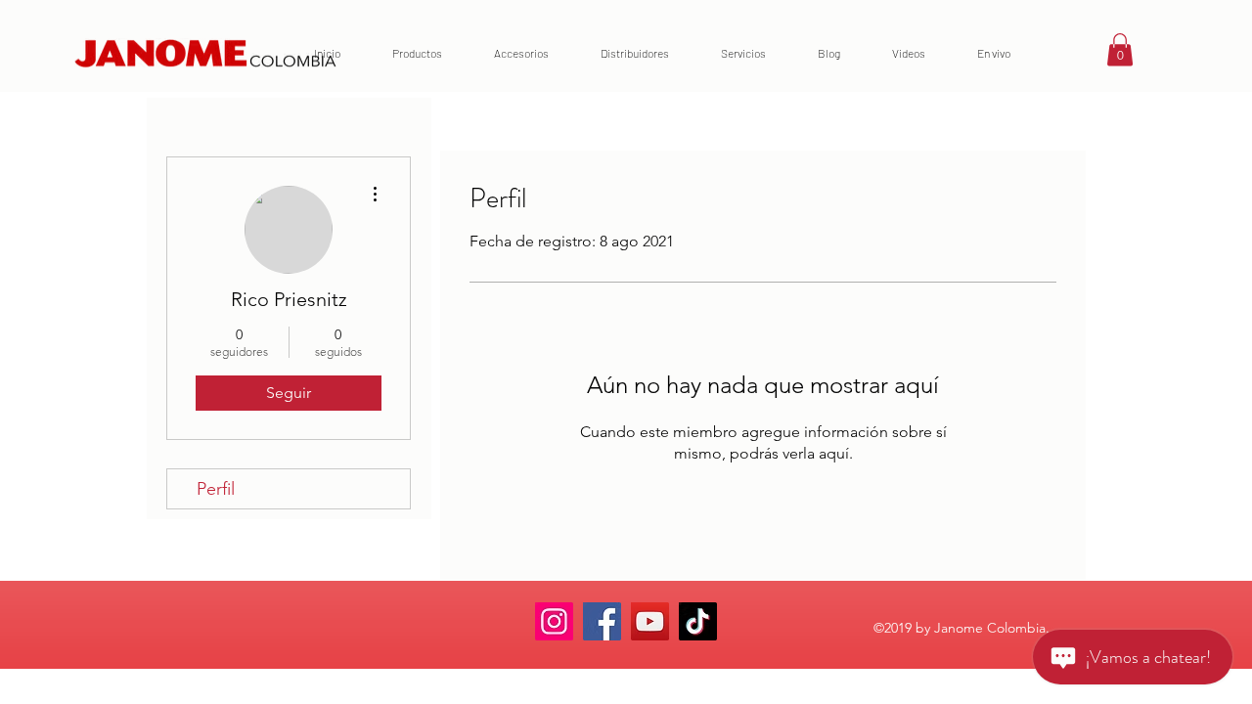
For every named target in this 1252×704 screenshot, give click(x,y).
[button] (1120, 49)
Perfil (216, 489)
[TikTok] (698, 621)
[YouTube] (650, 621)
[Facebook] (602, 621)
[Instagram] (554, 621)
